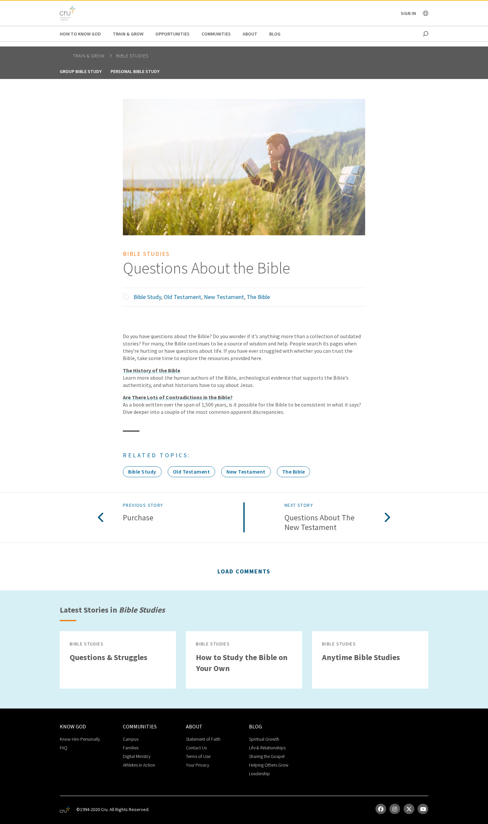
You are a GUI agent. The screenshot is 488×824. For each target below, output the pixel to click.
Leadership (259, 774)
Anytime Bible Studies (361, 657)
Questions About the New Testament (320, 522)
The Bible (258, 297)
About (250, 34)
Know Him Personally (80, 739)
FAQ (63, 748)
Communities (216, 34)
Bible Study (147, 297)
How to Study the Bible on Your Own (241, 662)
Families (130, 748)
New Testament (224, 297)
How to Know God (80, 34)
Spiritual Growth (264, 739)
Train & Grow (128, 34)
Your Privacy (197, 765)
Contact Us (196, 748)
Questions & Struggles (108, 657)
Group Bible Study (81, 71)
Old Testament (182, 297)
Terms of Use (198, 756)
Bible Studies (132, 56)
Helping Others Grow (268, 765)
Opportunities (172, 34)
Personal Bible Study (135, 71)
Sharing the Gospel (267, 756)
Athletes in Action (139, 765)
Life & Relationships (267, 748)
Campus (130, 739)
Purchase (138, 518)
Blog (275, 34)
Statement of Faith (203, 739)
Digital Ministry (136, 756)
